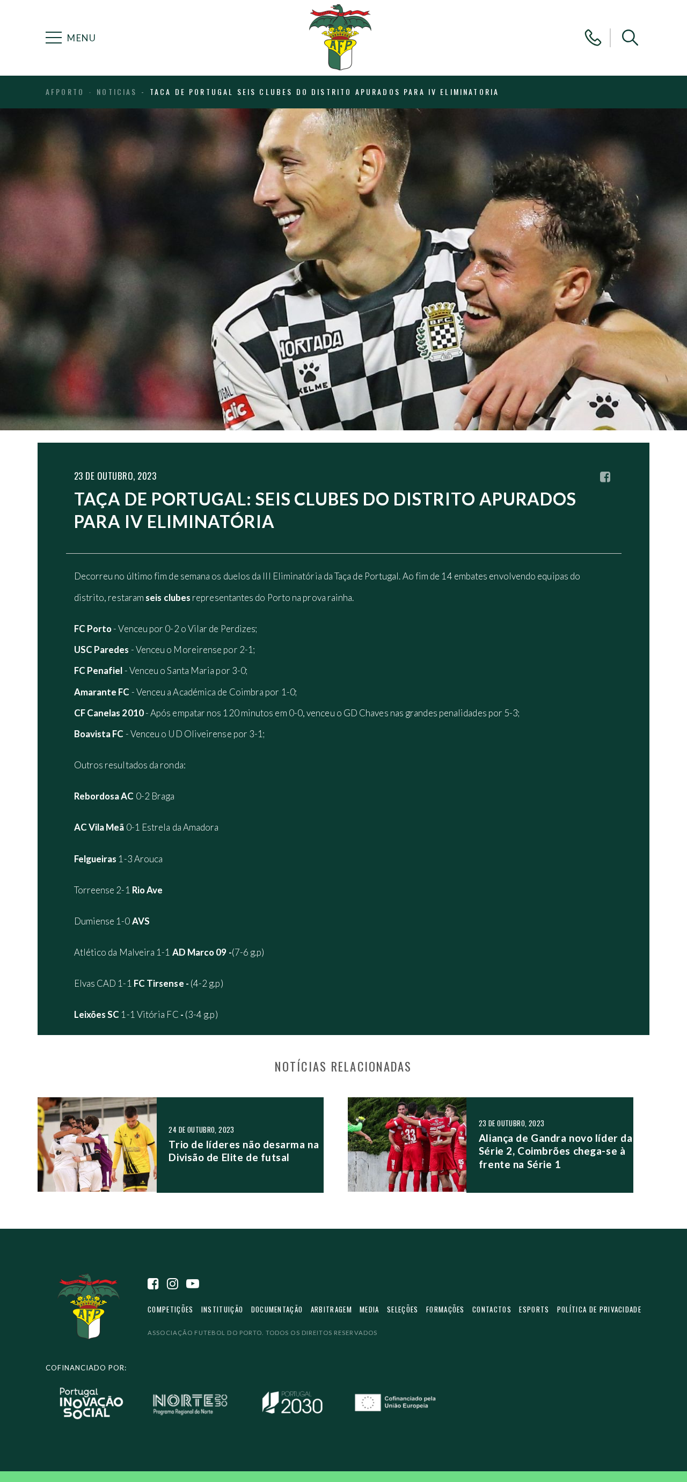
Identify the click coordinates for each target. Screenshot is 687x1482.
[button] (630, 37)
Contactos (491, 1309)
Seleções (403, 1309)
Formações (445, 1309)
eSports (534, 1309)
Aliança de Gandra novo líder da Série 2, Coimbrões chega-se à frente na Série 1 (555, 1151)
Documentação (277, 1309)
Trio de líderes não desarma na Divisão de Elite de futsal (244, 1150)
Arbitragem (331, 1309)
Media (369, 1309)
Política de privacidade (599, 1309)
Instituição (222, 1309)
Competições (170, 1309)
